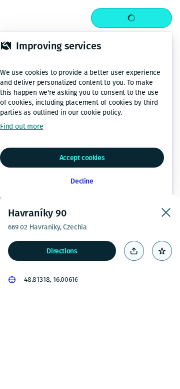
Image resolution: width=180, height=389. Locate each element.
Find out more (21, 126)
